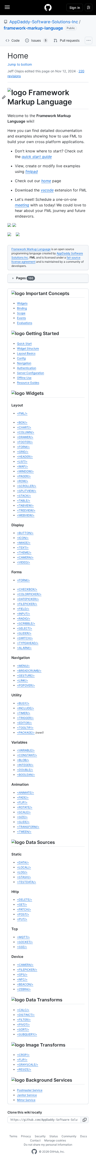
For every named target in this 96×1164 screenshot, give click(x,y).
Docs (83, 1136)
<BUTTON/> (25, 533)
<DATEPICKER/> (28, 599)
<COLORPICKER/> (29, 594)
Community (69, 1136)
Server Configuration (30, 373)
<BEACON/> (25, 984)
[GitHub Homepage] (34, 1152)
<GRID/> (22, 451)
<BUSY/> (23, 703)
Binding (22, 308)
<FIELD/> (23, 609)
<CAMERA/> (25, 557)
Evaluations (24, 323)
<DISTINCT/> (26, 1014)
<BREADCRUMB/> (29, 670)
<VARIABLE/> (26, 750)
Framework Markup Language (31, 249)
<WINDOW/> (25, 471)
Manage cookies (55, 1140)
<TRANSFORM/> (28, 827)
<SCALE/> (24, 812)
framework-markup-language (33, 28)
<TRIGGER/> (25, 718)
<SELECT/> (24, 628)
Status (53, 1136)
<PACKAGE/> (26, 732)
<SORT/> (23, 1029)
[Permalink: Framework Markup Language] (4, 97)
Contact (35, 1140)
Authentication (26, 368)
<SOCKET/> (25, 942)
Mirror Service (26, 1100)
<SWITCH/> (25, 638)
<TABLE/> (23, 500)
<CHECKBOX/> (27, 589)
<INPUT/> (23, 613)
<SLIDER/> (24, 633)
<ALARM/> (24, 648)
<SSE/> (22, 947)
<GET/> (22, 904)
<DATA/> (23, 862)
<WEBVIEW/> (25, 515)
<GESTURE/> (26, 675)
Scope (21, 313)
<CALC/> (23, 1010)
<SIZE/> (22, 817)
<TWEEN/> (24, 831)
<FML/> (22, 413)
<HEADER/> (25, 456)
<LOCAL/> (24, 867)
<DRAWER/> (25, 437)
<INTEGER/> (25, 765)
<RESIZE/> (24, 1069)
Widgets (22, 303)
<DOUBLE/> (25, 770)
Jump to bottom (19, 64)
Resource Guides (28, 382)
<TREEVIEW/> (26, 510)
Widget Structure (28, 348)
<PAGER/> (24, 476)
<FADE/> (23, 797)
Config (21, 358)
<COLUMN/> (25, 432)
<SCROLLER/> (26, 486)
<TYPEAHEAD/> (27, 643)
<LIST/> (22, 461)
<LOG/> (22, 872)
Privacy (26, 1136)
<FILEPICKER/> (27, 604)
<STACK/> (24, 495)
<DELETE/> (24, 899)
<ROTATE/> (24, 807)
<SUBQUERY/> (27, 1034)
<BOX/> (22, 422)
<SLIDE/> (23, 822)
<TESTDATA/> (26, 882)
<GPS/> (22, 974)
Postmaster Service (29, 1090)
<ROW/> (22, 481)
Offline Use (24, 377)
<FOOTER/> (25, 442)
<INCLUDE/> (25, 708)
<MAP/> (22, 466)
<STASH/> (24, 877)
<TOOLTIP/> (25, 727)
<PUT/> (22, 919)
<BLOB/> (23, 760)
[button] (85, 1120)
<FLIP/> (22, 802)
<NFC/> (22, 979)
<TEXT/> (23, 547)
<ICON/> (23, 538)
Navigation (24, 363)
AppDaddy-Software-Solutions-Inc (43, 21)
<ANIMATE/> (25, 792)
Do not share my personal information (48, 1144)
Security (40, 1136)
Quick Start (24, 343)
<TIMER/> (23, 713)
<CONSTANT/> (27, 755)
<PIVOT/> (23, 1024)
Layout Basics (26, 353)
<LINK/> (22, 680)
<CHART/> (24, 427)
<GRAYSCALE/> (27, 1064)
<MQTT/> (23, 937)
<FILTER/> (24, 1019)
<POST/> (23, 914)
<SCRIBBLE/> (26, 623)
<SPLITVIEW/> (26, 491)
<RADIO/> (23, 618)
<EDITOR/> (24, 723)
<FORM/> (23, 447)
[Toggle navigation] (7, 7)
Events (21, 318)
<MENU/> (23, 666)
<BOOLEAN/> (26, 774)
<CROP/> (23, 1055)
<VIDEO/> (23, 562)
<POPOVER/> (26, 685)
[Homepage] (48, 7)
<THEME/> (24, 552)
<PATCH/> (24, 909)
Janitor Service (27, 1095)
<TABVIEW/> (25, 505)
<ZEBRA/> (24, 989)
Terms (13, 1136)
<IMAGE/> (24, 542)
